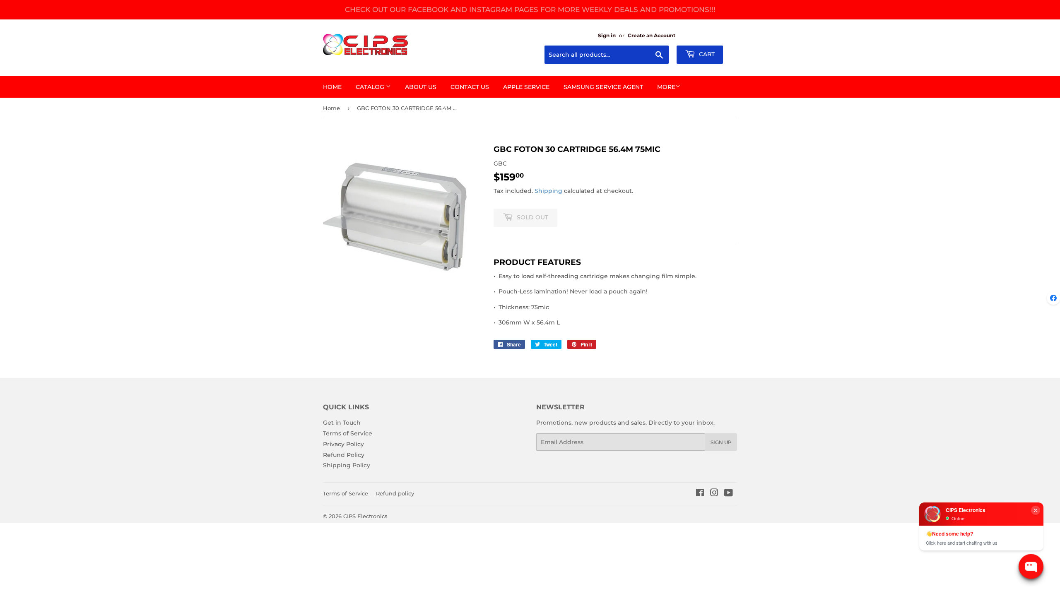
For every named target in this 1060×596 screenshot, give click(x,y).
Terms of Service (347, 433)
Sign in (607, 35)
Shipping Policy (346, 465)
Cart (706, 54)
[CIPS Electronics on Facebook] (700, 493)
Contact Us (469, 87)
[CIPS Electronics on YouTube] (728, 493)
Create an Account (651, 35)
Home (332, 87)
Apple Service (526, 87)
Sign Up (721, 442)
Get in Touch (342, 422)
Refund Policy (343, 455)
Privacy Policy (343, 444)
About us (420, 87)
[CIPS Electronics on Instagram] (714, 493)
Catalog (371, 87)
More (666, 87)
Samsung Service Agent (603, 87)
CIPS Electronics (365, 516)
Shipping (548, 191)
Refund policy (395, 493)
